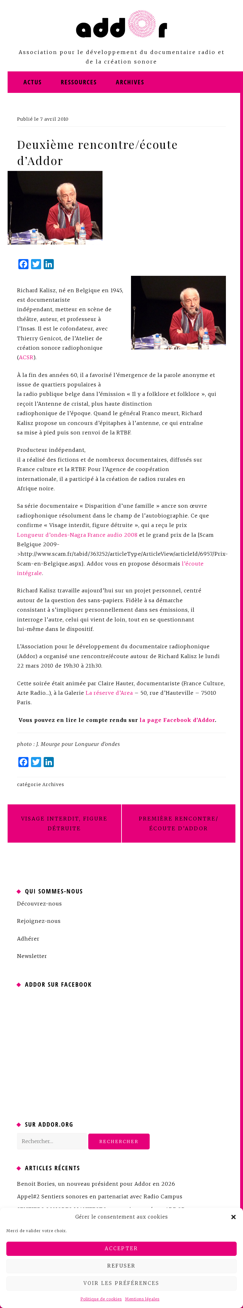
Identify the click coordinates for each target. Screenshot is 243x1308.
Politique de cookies (101, 1299)
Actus (32, 82)
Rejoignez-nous (39, 921)
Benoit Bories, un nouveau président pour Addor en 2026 (96, 1184)
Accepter (121, 1248)
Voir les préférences (121, 1283)
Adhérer (28, 939)
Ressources (79, 82)
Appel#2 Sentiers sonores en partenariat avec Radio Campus (100, 1196)
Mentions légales (142, 1299)
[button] (233, 1217)
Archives (130, 82)
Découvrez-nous (39, 903)
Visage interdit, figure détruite (64, 823)
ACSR (26, 357)
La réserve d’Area (109, 693)
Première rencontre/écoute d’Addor (179, 823)
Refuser (121, 1266)
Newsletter (32, 956)
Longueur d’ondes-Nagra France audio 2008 (77, 535)
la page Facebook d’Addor (177, 720)
